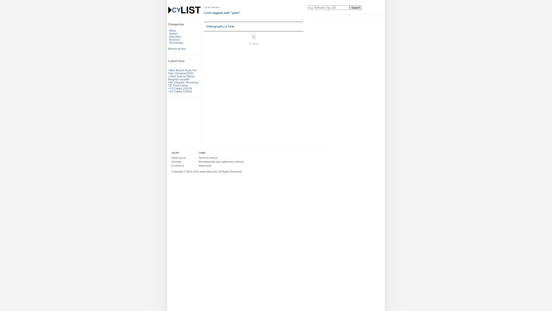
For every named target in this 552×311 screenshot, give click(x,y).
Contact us (177, 165)
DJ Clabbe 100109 (181, 88)
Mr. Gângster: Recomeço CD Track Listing (183, 84)
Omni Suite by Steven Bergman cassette (181, 78)
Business (174, 39)
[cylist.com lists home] (184, 9)
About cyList (178, 157)
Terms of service (208, 157)
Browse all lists (177, 48)
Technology (176, 42)
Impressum (205, 165)
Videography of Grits (220, 26)
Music (172, 30)
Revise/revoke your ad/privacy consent (221, 161)
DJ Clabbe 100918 (181, 91)
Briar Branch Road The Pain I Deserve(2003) (182, 72)
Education (175, 36)
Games (173, 33)
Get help (176, 161)
